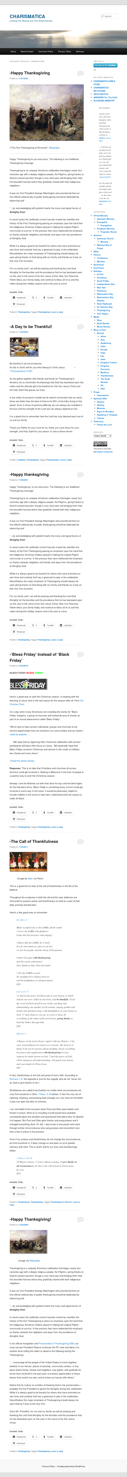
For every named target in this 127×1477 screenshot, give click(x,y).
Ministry (104, 241)
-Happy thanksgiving (29, 474)
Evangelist (102, 222)
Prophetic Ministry (106, 228)
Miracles (101, 408)
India (103, 352)
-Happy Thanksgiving (30, 73)
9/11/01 (100, 274)
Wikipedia (54, 147)
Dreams (100, 401)
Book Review (103, 323)
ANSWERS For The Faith (105, 97)
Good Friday (103, 280)
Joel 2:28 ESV (105, 177)
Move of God (100, 329)
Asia (103, 339)
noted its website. (18, 734)
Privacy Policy (64, 51)
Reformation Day (105, 293)
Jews (103, 359)
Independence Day (106, 284)
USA (103, 388)
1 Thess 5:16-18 (24, 1158)
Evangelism (106, 225)
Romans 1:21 (16, 1078)
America (97, 235)
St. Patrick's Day (105, 306)
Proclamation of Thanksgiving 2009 (56, 1343)
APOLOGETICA (101, 94)
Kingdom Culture (109, 362)
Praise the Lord (104, 424)
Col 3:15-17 (22, 991)
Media (96, 316)
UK (102, 385)
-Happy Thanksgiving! (30, 1219)
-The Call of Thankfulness (34, 841)
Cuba (103, 346)
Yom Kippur (102, 313)
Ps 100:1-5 (22, 919)
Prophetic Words (109, 231)
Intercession (103, 395)
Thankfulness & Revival (61, 1202)
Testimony (98, 421)
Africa (103, 336)
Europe (104, 349)
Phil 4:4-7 (21, 1033)
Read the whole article (22, 760)
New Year (101, 287)
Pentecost (101, 290)
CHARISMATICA (27, 16)
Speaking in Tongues (107, 414)
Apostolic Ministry (105, 218)
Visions (100, 418)
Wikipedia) (35, 1260)
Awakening (106, 343)
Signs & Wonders (105, 411)
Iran (102, 355)
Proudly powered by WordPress (71, 1466)
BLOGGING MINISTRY (104, 100)
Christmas (102, 277)
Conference (102, 257)
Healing (100, 404)
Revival (100, 333)
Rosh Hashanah (104, 303)
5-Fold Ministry (101, 215)
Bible (96, 251)
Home (13, 51)
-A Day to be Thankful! (31, 326)
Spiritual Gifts (100, 398)
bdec (30, 878)
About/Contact (27, 51)
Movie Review (103, 326)
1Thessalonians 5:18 (20, 371)
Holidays (22, 459)
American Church (105, 238)
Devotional (99, 264)
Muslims (105, 372)
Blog (99, 320)
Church (97, 254)
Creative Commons (104, 451)
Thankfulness (24, 1202)
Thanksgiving (24, 312)
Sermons (80, 51)
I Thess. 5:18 (44, 1094)
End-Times (99, 267)
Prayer (97, 392)
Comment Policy (45, 51)
